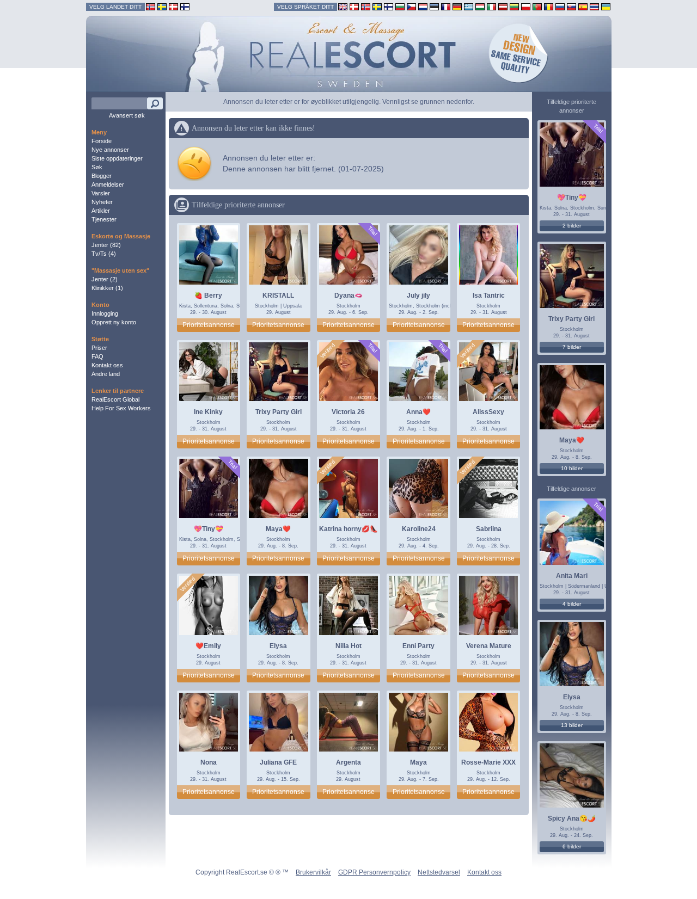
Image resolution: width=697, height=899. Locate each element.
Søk (96, 167)
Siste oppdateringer (117, 158)
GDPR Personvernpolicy (374, 872)
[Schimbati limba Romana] (548, 6)
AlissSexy (488, 412)
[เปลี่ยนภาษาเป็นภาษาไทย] (594, 6)
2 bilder (572, 226)
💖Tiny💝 (208, 529)
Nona (208, 762)
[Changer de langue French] (445, 6)
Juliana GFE (278, 762)
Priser (99, 347)
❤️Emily (208, 646)
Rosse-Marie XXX (488, 762)
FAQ (97, 356)
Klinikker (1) (107, 288)
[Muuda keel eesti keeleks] (434, 6)
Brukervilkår (313, 872)
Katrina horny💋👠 (348, 529)
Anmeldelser (107, 184)
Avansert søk (127, 115)
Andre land (105, 374)
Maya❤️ (278, 529)
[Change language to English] (342, 6)
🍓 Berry (208, 295)
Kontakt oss (107, 365)
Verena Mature (488, 646)
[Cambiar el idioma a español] (583, 6)
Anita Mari (572, 576)
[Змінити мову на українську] (605, 6)
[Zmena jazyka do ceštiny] (411, 6)
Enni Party (418, 646)
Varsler (100, 193)
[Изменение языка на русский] (560, 6)
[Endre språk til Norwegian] (365, 6)
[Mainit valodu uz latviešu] (503, 6)
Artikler (100, 210)
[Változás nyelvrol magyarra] (480, 6)
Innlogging (104, 313)
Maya (418, 762)
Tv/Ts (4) (103, 253)
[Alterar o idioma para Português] (537, 6)
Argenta (348, 762)
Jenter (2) (104, 279)
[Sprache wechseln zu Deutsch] (457, 6)
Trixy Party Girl (278, 412)
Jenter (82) (106, 245)
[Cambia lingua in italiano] (491, 6)
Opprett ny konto (113, 322)
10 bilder (572, 468)
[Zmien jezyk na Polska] (525, 6)
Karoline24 (419, 529)
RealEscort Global (115, 399)
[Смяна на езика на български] (400, 6)
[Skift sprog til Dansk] (354, 6)
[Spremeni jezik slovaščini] (571, 6)
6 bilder (572, 846)
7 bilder (572, 347)
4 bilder (572, 604)
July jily (418, 295)
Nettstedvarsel (439, 872)
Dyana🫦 (348, 295)
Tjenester (104, 219)
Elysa (278, 646)
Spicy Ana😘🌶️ (572, 818)
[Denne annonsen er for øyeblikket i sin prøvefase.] (372, 231)
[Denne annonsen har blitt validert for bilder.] (328, 351)
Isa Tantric (489, 295)
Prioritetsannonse (208, 325)
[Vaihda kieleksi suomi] (388, 6)
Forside (101, 141)
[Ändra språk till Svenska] (377, 6)
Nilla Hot (348, 646)
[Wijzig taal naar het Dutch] (422, 6)
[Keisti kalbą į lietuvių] (514, 6)
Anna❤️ (418, 412)
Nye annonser (110, 149)
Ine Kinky (208, 412)
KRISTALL (278, 295)
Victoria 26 (348, 412)
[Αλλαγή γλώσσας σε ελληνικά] (468, 6)
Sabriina (489, 529)
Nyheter (102, 202)
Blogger (101, 176)
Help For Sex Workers (121, 408)
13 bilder (572, 725)
